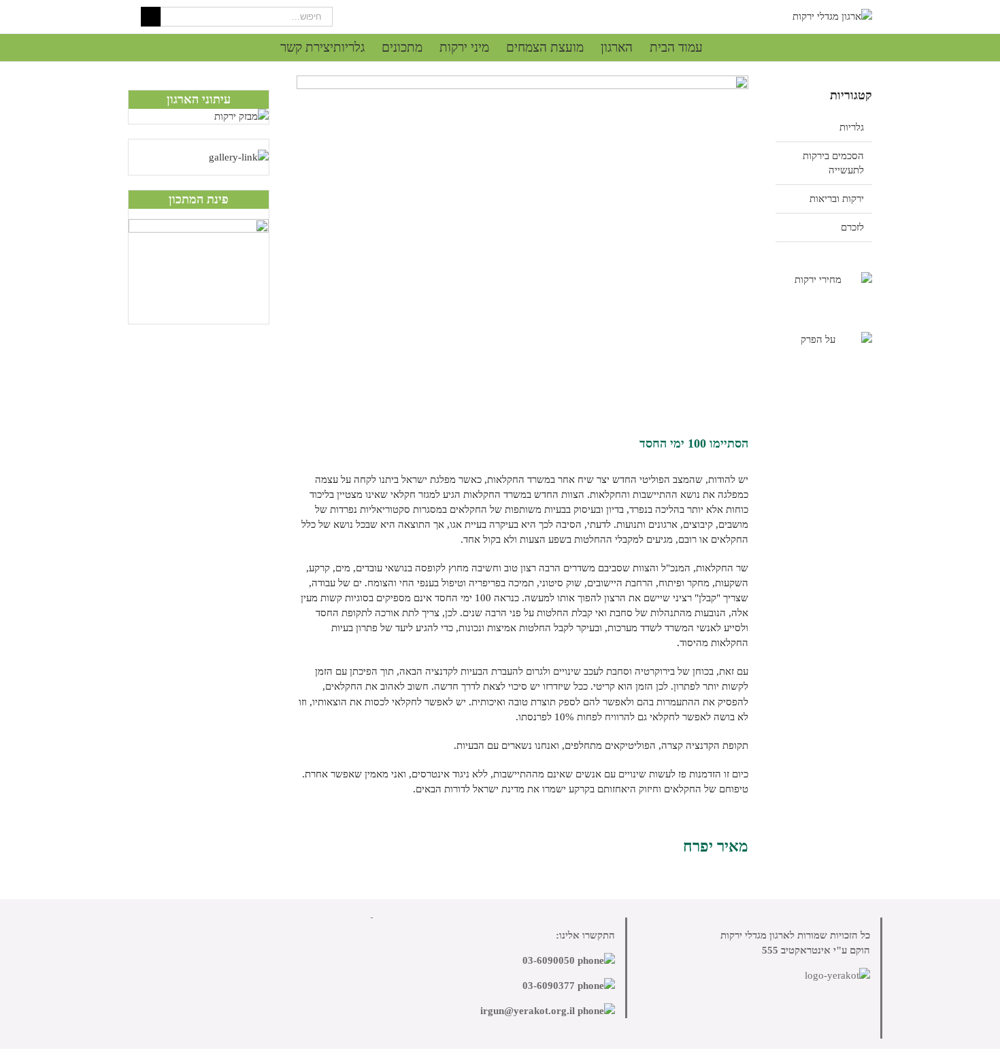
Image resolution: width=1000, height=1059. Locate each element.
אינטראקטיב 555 (796, 950)
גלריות (851, 127)
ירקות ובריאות (837, 198)
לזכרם (852, 227)
